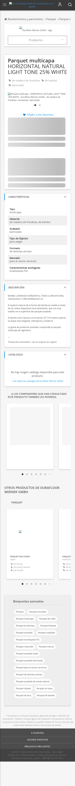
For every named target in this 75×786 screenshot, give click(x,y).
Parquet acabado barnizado (29, 660)
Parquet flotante (48, 625)
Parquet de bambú (46, 695)
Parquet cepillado (46, 632)
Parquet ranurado (24, 646)
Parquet (20, 611)
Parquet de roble (47, 618)
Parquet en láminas (25, 625)
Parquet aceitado (24, 632)
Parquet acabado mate (27, 653)
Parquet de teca (23, 695)
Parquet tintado (23, 688)
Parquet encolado (37, 611)
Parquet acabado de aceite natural (32, 681)
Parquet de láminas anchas (29, 674)
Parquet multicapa (25, 618)
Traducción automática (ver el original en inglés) (32, 342)
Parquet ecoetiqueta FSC (28, 639)
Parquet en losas (44, 688)
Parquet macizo (46, 646)
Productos (36, 40)
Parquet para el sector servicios (31, 667)
